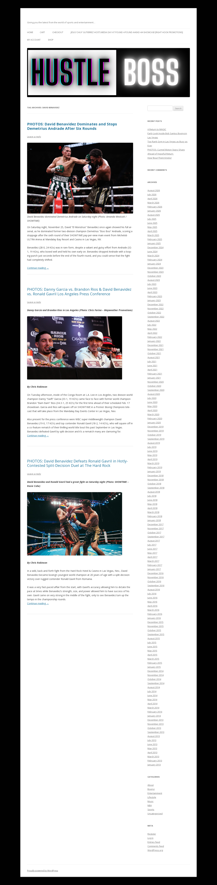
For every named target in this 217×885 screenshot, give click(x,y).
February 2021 (154, 373)
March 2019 (153, 463)
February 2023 (154, 296)
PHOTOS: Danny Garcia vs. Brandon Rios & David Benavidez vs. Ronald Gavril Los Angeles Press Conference (79, 291)
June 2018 (152, 499)
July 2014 (151, 691)
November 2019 (155, 430)
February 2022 (154, 337)
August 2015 (153, 638)
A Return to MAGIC (156, 129)
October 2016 (154, 581)
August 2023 (153, 280)
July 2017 (151, 544)
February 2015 (154, 662)
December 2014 (155, 671)
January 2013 (154, 764)
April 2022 (152, 332)
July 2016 (151, 593)
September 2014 (155, 683)
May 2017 (152, 552)
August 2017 (153, 540)
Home (30, 32)
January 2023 (154, 300)
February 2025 (154, 239)
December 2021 (155, 345)
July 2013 (151, 740)
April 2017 (152, 556)
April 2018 (152, 508)
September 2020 (155, 390)
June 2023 (152, 288)
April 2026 (152, 198)
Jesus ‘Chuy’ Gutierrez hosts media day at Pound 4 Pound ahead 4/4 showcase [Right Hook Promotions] (127, 32)
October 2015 (154, 630)
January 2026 (154, 210)
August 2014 (153, 687)
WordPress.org (155, 850)
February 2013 (154, 760)
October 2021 (154, 353)
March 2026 (153, 202)
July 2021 (151, 361)
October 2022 (154, 312)
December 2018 (155, 475)
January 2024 (154, 263)
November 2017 (155, 528)
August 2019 (153, 442)
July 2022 (151, 324)
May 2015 (152, 650)
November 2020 (155, 381)
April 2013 (152, 752)
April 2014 (152, 703)
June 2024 (152, 251)
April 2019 (152, 459)
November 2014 (155, 675)
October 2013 (154, 728)
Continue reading (38, 267)
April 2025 (152, 231)
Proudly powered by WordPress (42, 870)
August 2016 (153, 589)
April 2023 (152, 292)
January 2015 (154, 666)
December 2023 (155, 267)
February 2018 (154, 516)
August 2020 (153, 394)
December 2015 (155, 622)
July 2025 (151, 218)
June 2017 (152, 548)
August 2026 (153, 190)
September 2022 (155, 316)
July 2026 (151, 194)
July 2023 (151, 284)
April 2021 (152, 369)
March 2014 (153, 707)
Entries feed (153, 842)
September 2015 (155, 634)
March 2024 (153, 255)
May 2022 (152, 328)
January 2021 (154, 377)
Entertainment (154, 793)
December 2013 (155, 719)
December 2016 (155, 573)
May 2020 (152, 406)
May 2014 (152, 699)
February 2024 (154, 259)
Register (151, 833)
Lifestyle (151, 797)
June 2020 (152, 402)
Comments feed (155, 846)
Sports (150, 809)
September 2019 (155, 438)
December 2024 (155, 247)
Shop (50, 39)
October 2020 (154, 385)
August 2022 (153, 320)
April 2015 (152, 654)
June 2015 (152, 646)
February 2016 (154, 614)
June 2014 (152, 695)
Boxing (150, 789)
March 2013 (153, 756)
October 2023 (154, 275)
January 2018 (154, 520)
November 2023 (155, 271)
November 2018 (155, 479)
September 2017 (155, 536)
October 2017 (154, 532)
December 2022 (155, 304)
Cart (42, 32)
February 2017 (154, 565)
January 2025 (154, 243)
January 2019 (154, 471)
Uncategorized (155, 813)
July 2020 (151, 398)
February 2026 (154, 206)
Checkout (57, 32)
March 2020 (153, 414)
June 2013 (152, 744)
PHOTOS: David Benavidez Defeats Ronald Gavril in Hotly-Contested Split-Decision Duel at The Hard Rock (77, 463)
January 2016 (154, 618)
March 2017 (153, 561)
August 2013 (153, 736)
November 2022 (155, 308)
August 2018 (153, 491)
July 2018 (151, 495)
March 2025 (153, 235)
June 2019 (152, 451)
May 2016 (152, 601)
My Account (34, 39)
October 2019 (154, 434)
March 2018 (153, 512)
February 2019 (154, 467)
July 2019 (151, 447)
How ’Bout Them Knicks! (159, 157)
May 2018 (152, 504)
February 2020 (154, 418)
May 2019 (152, 455)
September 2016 (155, 585)
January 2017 (154, 569)
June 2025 (152, 223)
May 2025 (152, 227)
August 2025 (153, 214)
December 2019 (155, 426)
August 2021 (153, 357)
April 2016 (152, 605)
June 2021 (152, 365)
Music (150, 801)
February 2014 (154, 711)
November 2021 (155, 349)
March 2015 (153, 658)
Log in (150, 838)
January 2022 (154, 341)
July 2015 (151, 642)
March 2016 (153, 609)
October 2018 (154, 483)
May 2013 (152, 748)
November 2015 (155, 626)
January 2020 (154, 422)
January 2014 (154, 715)
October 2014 (154, 679)
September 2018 (155, 487)
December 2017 (155, 524)
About (150, 785)
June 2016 (152, 597)
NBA (149, 805)
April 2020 (152, 410)
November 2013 (155, 723)
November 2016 (155, 577)
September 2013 (155, 732)
